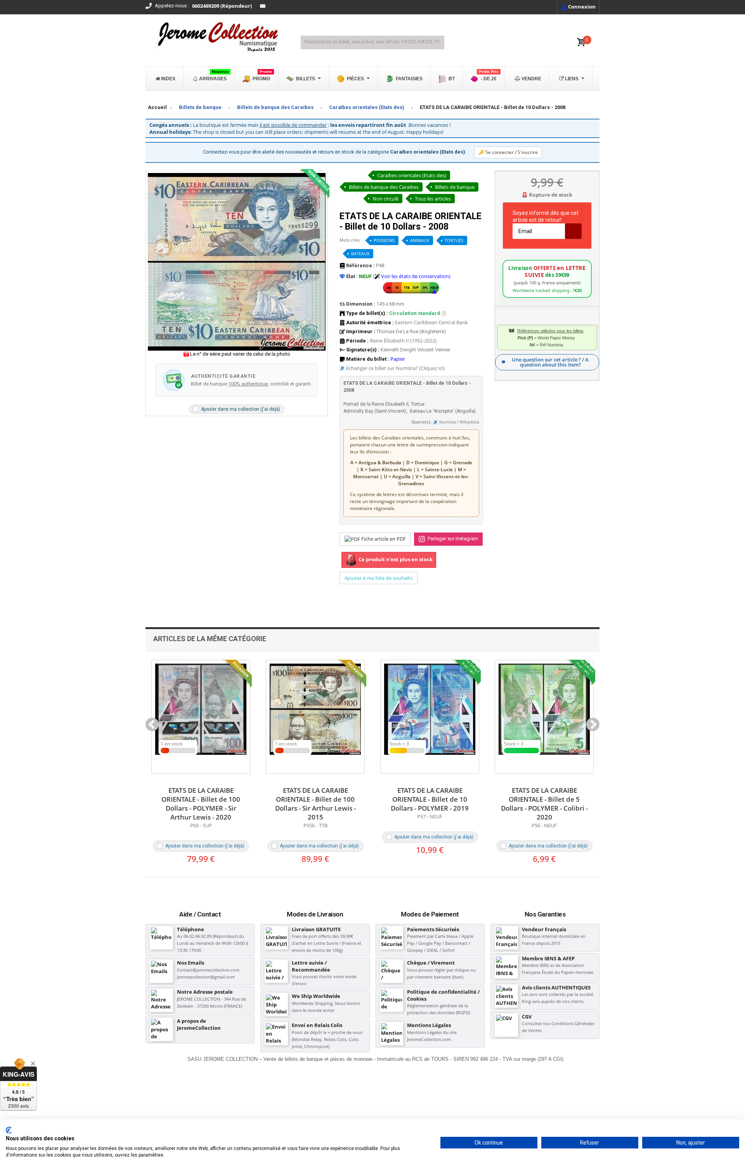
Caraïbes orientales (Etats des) (366, 107)
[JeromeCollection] (217, 37)
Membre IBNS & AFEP (548, 958)
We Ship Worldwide (316, 996)
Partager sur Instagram (452, 538)
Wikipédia (469, 422)
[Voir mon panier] (581, 42)
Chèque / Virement (431, 962)
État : (351, 276)
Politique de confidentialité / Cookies (443, 995)
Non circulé (385, 198)
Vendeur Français (544, 929)
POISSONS (384, 240)
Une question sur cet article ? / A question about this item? (550, 362)
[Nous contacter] (263, 6)
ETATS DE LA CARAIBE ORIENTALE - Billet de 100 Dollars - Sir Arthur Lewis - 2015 (201, 803)
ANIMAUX (419, 240)
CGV (527, 1016)
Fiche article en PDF (383, 538)
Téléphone (190, 929)
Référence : (360, 265)
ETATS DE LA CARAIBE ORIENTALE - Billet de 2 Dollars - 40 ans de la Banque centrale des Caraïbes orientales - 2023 (544, 808)
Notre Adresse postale (205, 991)
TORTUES (454, 240)
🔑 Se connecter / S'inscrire (508, 152)
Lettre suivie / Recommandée (311, 966)
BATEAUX (360, 253)
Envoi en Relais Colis (317, 1025)
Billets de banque (200, 107)
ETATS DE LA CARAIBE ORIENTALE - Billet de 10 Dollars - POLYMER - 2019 (315, 799)
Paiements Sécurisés (433, 929)
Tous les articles (433, 198)
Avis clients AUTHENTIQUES (556, 987)
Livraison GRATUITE (316, 929)
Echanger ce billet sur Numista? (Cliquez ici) (395, 368)
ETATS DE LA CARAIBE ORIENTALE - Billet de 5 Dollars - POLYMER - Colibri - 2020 (429, 803)
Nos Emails (190, 962)
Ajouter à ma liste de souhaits (378, 577)
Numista (447, 422)
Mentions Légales (429, 1025)
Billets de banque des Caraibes (275, 107)
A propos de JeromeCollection (199, 1024)
